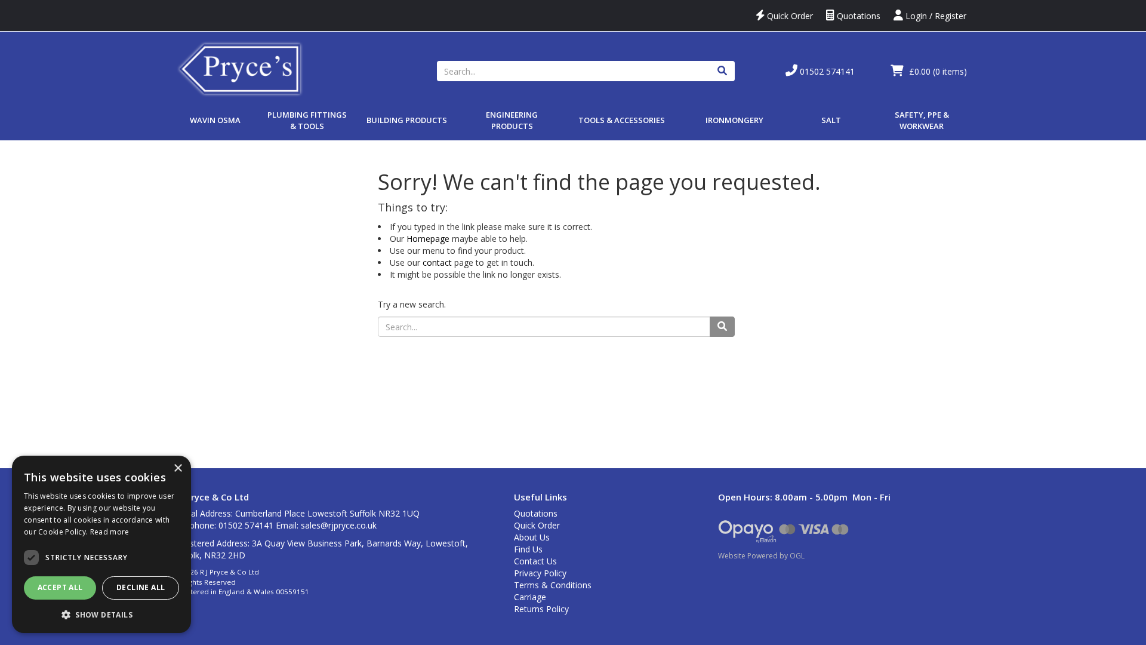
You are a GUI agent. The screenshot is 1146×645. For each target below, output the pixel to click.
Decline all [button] (140, 587)
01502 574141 (826, 71)
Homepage (427, 238)
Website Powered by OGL (761, 556)
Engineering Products (512, 120)
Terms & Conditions (553, 585)
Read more (110, 532)
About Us (532, 537)
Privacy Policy (540, 573)
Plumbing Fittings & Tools (307, 120)
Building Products (406, 120)
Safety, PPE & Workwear (922, 120)
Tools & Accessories (621, 120)
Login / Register (934, 16)
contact (437, 262)
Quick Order (789, 16)
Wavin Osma (215, 120)
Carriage (530, 597)
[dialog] (101, 544)
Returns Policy (541, 609)
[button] (101, 614)
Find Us (528, 549)
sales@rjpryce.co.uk (339, 525)
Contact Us (535, 561)
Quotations (857, 16)
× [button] (177, 468)
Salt (831, 120)
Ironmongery (734, 120)
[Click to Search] (722, 71)
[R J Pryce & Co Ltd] (240, 67)
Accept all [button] (60, 587)
